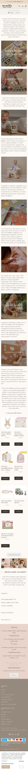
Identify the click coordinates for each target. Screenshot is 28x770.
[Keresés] (19, 6)
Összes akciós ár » (6, 619)
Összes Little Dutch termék (14, 554)
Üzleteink (3, 690)
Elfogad (5, 766)
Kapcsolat (3, 714)
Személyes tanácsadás (6, 699)
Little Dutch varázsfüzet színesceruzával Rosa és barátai (7, 535)
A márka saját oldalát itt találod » (14, 413)
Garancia (3, 717)
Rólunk (3, 692)
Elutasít (14, 766)
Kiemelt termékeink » (7, 612)
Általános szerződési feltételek (9, 704)
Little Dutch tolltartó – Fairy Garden (6, 501)
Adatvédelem (4, 702)
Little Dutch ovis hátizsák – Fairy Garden (18, 468)
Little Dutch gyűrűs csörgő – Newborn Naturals (6, 433)
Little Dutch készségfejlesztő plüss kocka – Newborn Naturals (7, 469)
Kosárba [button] (5, 444)
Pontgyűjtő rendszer (6, 712)
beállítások (13, 761)
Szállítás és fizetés (5, 724)
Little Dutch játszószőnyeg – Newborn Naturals (19, 433)
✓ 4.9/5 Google (8, 1)
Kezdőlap (11, 13)
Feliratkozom (14, 675)
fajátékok (3, 141)
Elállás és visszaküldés (6, 722)
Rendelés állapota (5, 719)
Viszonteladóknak (5, 697)
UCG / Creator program (7, 695)
